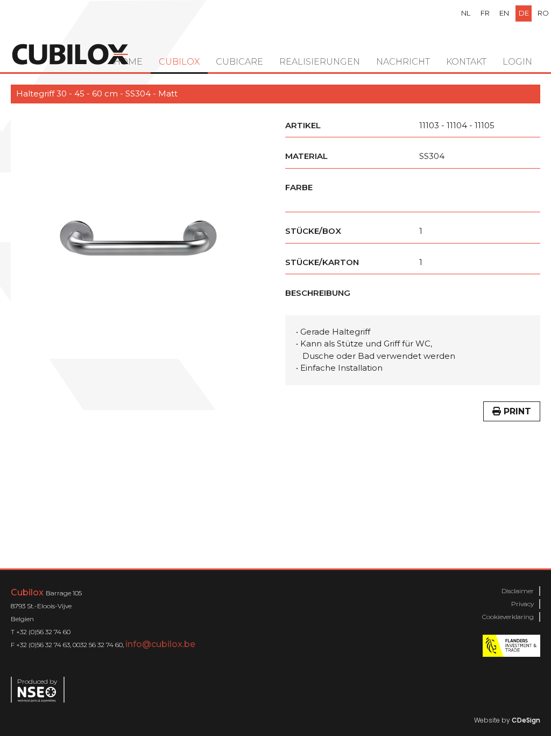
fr (485, 13)
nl (465, 13)
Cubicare (239, 62)
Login (517, 62)
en (504, 13)
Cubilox (179, 62)
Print (516, 411)
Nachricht (403, 62)
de (524, 13)
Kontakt (466, 62)
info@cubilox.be (160, 644)
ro (543, 13)
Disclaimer (517, 591)
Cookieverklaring (508, 617)
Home (128, 62)
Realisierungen (319, 62)
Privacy (522, 604)
